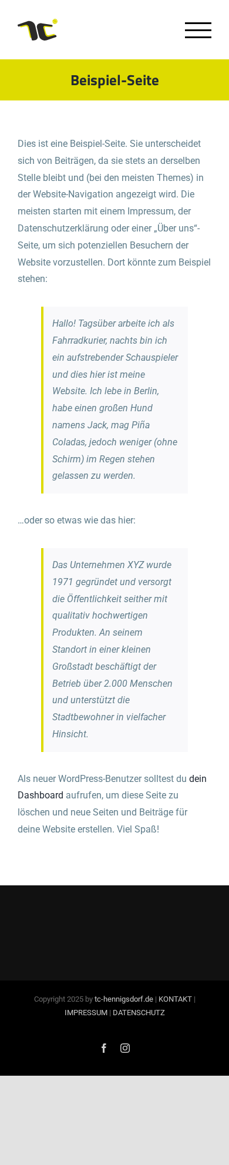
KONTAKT (175, 999)
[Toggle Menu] (198, 30)
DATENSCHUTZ (139, 1012)
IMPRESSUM (86, 1012)
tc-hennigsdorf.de (124, 999)
